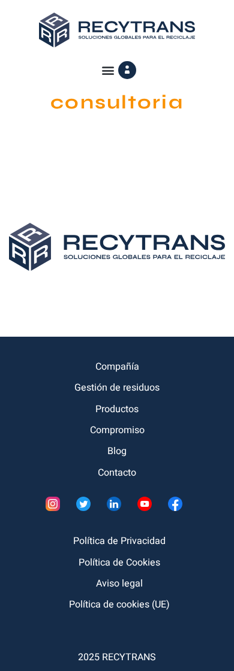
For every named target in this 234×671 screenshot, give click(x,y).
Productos (117, 409)
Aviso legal (119, 583)
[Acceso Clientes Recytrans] (127, 70)
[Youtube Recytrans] (147, 507)
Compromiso (117, 430)
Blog (117, 451)
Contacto (117, 473)
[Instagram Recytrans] (56, 507)
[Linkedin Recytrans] (117, 507)
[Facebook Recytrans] (178, 507)
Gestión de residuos (117, 387)
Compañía (117, 366)
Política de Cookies (119, 562)
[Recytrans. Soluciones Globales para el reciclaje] (117, 30)
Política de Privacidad (119, 541)
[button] (108, 70)
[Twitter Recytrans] (86, 507)
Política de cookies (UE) (119, 604)
